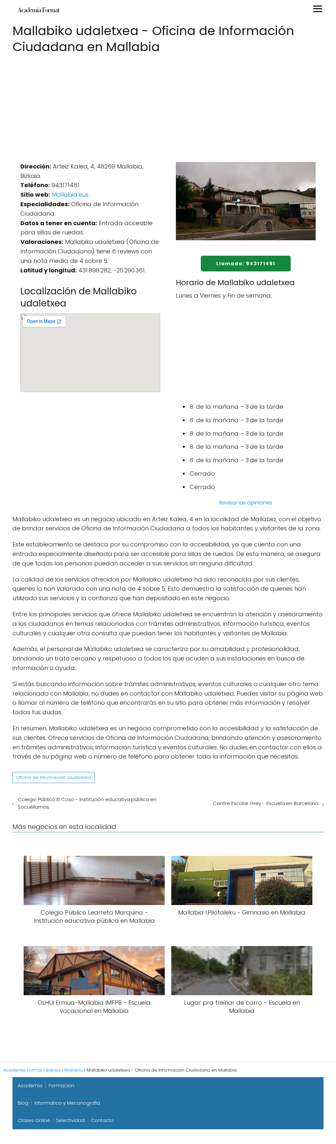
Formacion (61, 1085)
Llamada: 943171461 (245, 263)
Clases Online (34, 1120)
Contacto (102, 1120)
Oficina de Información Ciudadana (53, 777)
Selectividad (70, 1120)
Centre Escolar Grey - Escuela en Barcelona (265, 803)
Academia (30, 1085)
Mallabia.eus (70, 194)
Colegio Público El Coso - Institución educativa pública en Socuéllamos (87, 803)
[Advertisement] (168, 105)
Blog (23, 1103)
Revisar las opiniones (245, 502)
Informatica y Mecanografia (67, 1103)
